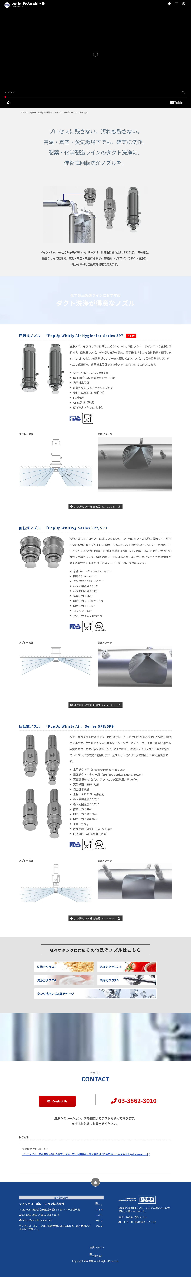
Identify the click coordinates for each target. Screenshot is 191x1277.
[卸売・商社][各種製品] (42, 112)
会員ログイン (97, 1247)
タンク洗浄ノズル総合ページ (55, 994)
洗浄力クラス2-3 (110, 967)
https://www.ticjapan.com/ (37, 1220)
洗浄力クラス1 (46, 967)
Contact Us (59, 1101)
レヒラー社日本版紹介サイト (137, 1222)
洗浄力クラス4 (46, 980)
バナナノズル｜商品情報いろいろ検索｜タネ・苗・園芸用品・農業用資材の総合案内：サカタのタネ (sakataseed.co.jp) (86, 1154)
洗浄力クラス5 (109, 980)
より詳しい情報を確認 (95, 506)
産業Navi (25, 112)
